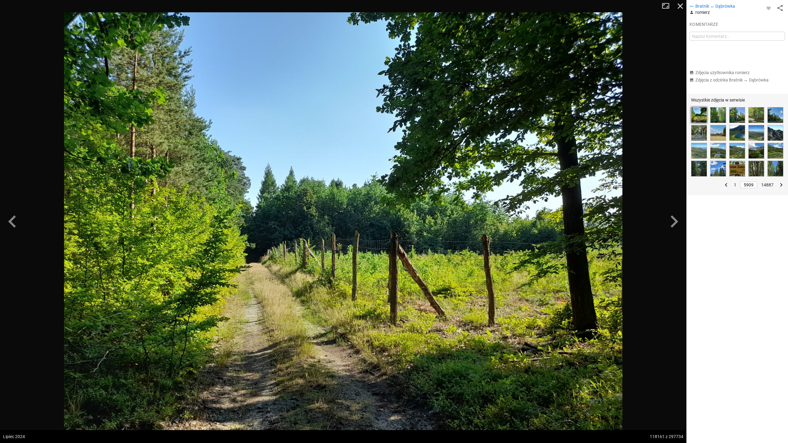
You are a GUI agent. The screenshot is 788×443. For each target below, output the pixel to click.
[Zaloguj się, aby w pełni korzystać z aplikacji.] (769, 8)
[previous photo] (12, 221)
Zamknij (680, 6)
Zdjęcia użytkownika (722, 72)
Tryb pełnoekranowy (668, 6)
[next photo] (674, 221)
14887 (767, 184)
